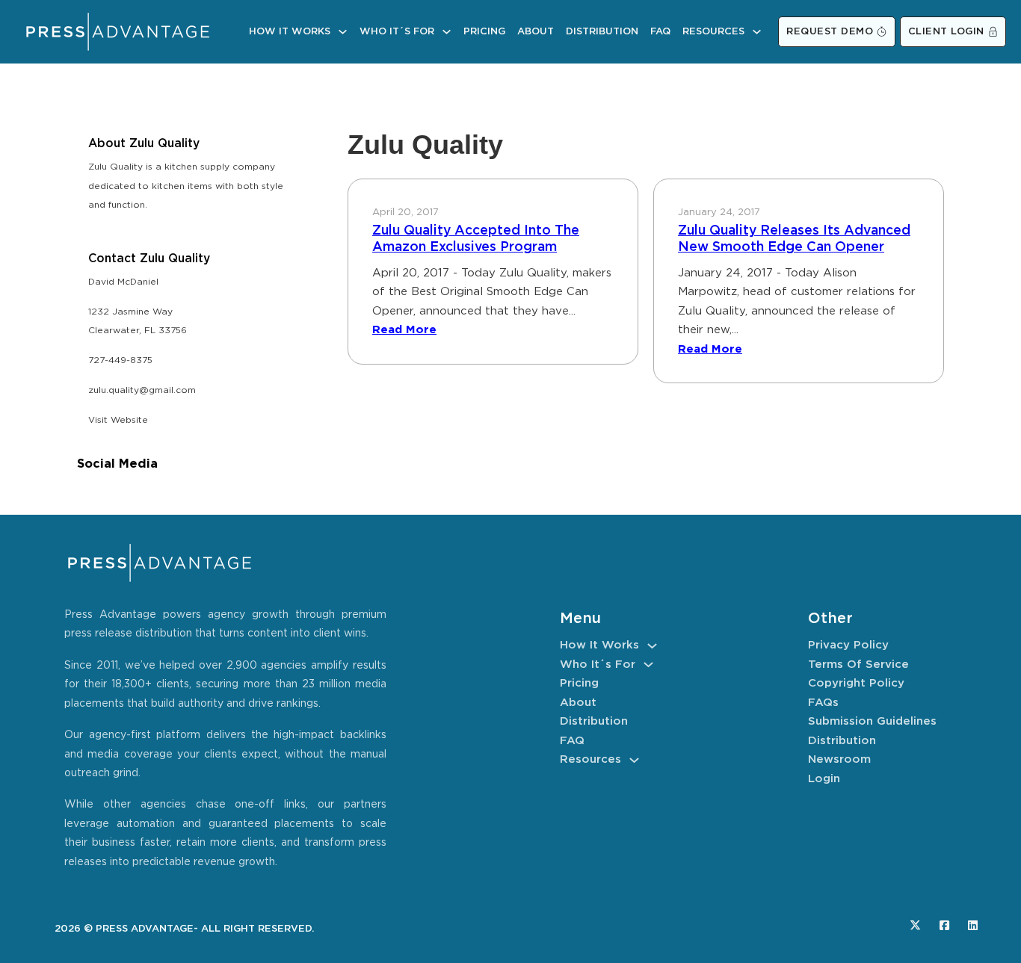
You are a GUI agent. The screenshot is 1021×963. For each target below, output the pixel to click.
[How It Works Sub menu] (343, 32)
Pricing (484, 32)
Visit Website (118, 420)
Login (824, 779)
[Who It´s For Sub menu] (446, 32)
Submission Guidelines (872, 721)
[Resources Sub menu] (757, 32)
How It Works (289, 32)
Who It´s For (397, 32)
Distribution (602, 32)
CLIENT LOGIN (946, 32)
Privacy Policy (848, 645)
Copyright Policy (856, 683)
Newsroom (839, 759)
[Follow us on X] (915, 925)
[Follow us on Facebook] (944, 925)
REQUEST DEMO (829, 32)
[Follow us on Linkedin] (973, 925)
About (535, 32)
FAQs (823, 702)
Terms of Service (858, 664)
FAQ (660, 32)
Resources (713, 32)
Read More (404, 330)
